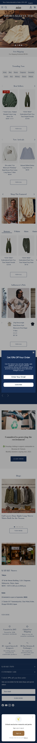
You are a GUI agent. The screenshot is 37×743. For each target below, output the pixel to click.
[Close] (33, 352)
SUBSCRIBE (18, 384)
